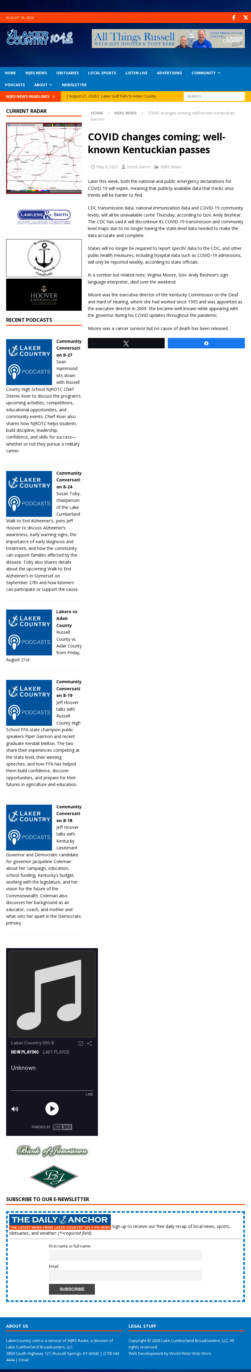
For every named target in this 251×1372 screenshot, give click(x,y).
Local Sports (102, 73)
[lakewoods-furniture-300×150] (44, 273)
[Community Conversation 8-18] (29, 847)
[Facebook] (233, 17)
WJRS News (36, 73)
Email (53, 1266)
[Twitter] (245, 17)
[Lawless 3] (44, 234)
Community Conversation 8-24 (69, 480)
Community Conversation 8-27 (69, 348)
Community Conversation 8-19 (69, 688)
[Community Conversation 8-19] (29, 722)
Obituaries (67, 73)
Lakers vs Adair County (66, 618)
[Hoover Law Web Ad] (44, 307)
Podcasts (15, 84)
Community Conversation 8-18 (69, 813)
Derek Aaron (138, 166)
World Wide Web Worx (190, 1353)
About (40, 84)
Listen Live (137, 73)
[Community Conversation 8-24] (29, 513)
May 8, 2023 (107, 166)
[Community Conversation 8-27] (29, 381)
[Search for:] (214, 96)
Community (204, 73)
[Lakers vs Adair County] (29, 652)
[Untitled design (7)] (52, 1186)
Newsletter (74, 84)
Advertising (169, 73)
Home (10, 73)
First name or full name (70, 1246)
